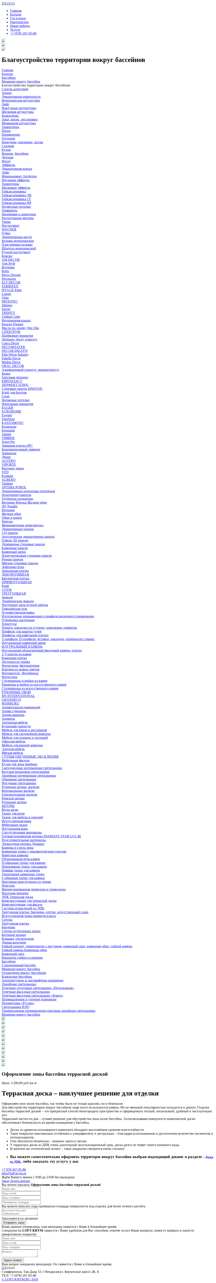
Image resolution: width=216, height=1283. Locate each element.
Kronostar (8, 430)
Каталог (16, 14)
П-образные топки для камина (23, 863)
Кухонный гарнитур (16, 726)
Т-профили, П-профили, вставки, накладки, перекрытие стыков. (48, 639)
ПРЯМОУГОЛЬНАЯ (17, 582)
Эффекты (8, 165)
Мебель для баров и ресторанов (24, 730)
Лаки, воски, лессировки (20, 119)
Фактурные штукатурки (19, 108)
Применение (11, 134)
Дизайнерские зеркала (18, 601)
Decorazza (9, 278)
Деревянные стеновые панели (23, 544)
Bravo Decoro (11, 275)
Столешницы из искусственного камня (30, 688)
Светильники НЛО (15, 1007)
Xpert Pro (8, 442)
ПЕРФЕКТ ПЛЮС (15, 385)
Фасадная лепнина (15, 893)
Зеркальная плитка (15, 570)
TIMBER (8, 438)
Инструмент (10, 225)
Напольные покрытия (17, 404)
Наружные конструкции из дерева (26, 881)
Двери (6, 457)
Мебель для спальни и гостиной (25, 737)
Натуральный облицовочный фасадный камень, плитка (42, 650)
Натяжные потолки (16, 400)
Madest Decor (11, 362)
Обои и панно (12, 517)
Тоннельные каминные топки (23, 874)
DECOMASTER (13, 347)
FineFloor (8, 419)
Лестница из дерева (16, 662)
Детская (7, 157)
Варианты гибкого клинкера (22, 957)
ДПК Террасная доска (17, 897)
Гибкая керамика (14, 191)
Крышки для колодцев (18, 938)
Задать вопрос (20, 1181)
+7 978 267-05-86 (14, 1169)
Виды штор (10, 809)
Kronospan (9, 426)
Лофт (5, 104)
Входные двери (13, 468)
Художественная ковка (18, 612)
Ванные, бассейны (15, 153)
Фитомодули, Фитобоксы (20, 673)
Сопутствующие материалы (22, 832)
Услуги (15, 29)
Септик (7, 919)
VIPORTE (9, 464)
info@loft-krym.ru (14, 1173)
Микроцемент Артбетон (19, 176)
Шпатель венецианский (19, 248)
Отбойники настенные (18, 620)
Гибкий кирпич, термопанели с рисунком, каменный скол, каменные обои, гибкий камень (67, 946)
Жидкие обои (11, 514)
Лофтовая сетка (13, 567)
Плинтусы (9, 624)
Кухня (6, 149)
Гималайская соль (14, 608)
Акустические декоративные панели (28, 536)
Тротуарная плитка (15, 923)
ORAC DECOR (13, 366)
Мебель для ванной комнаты (22, 745)
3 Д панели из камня (16, 654)
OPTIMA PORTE (14, 487)
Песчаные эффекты (16, 180)
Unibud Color (11, 316)
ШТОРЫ (8, 806)
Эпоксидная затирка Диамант (23, 844)
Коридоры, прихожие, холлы (22, 142)
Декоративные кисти (17, 237)
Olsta (5, 297)
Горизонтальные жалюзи (19, 794)
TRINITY (8, 313)
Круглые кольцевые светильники (26, 772)
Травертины (10, 127)
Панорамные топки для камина (24, 866)
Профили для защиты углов (22, 631)
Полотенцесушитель (16, 495)
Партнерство (19, 22)
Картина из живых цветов (20, 669)
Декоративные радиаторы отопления (28, 491)
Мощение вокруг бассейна (21, 969)
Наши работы (20, 26)
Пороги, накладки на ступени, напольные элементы (39, 627)
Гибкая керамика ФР (16, 203)
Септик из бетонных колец (21, 931)
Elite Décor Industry (15, 354)
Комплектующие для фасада (22, 904)
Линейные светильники (19, 984)
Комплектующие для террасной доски (29, 900)
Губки (6, 233)
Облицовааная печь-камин (21, 859)
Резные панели (12, 559)
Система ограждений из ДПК (23, 908)
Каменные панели (15, 548)
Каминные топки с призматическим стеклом (34, 851)
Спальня (8, 146)
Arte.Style (8, 263)
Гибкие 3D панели (15, 540)
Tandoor (7, 483)
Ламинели (9, 453)
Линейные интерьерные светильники (29, 775)
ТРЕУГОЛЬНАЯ (14, 593)
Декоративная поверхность (21, 96)
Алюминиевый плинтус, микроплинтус (30, 369)
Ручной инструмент (16, 252)
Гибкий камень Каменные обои (24, 950)
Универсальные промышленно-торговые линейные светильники (48, 1010)
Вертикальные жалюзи (18, 790)
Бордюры (8, 927)
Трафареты (9, 210)
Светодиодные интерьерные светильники (32, 768)
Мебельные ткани (14, 825)
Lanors (6, 294)
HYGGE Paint (12, 290)
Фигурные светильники (19, 783)
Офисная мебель (13, 741)
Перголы (8, 885)
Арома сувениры (14, 711)
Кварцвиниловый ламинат (21, 449)
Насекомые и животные (19, 214)
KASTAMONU (13, 423)
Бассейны (9, 961)
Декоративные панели (18, 529)
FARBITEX (10, 286)
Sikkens (7, 305)
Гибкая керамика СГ (16, 199)
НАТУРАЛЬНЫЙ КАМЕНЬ (22, 646)
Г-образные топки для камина (23, 878)
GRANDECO (11, 699)
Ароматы (8, 718)
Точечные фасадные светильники (26, 991)
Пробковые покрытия (17, 335)
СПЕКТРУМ (11, 332)
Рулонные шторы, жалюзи (20, 787)
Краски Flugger (12, 324)
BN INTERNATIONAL (18, 696)
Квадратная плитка (15, 578)
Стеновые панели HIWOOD (22, 388)
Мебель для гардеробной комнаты (26, 734)
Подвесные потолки (16, 206)
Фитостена (9, 677)
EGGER (7, 407)
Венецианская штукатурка (21, 100)
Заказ (5, 1181)
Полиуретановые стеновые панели (27, 555)
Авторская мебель (15, 722)
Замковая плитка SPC (17, 445)
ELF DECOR (11, 282)
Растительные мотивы (18, 218)
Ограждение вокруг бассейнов (24, 973)
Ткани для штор (13, 813)
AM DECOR (11, 259)
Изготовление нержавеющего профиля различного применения (48, 616)
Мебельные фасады (16, 760)
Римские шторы (13, 798)
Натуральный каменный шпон (24, 643)
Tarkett (6, 434)
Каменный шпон (14, 552)
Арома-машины (13, 715)
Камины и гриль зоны (18, 847)
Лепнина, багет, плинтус (19, 339)
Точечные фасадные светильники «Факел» (32, 995)
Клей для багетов (14, 392)
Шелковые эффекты (16, 187)
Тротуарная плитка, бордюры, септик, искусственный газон (45, 912)
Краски (7, 256)
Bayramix (8, 267)
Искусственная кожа (16, 821)
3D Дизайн (10, 506)
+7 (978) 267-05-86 (23, 33)
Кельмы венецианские (18, 241)
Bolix (5, 271)
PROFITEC (10, 301)
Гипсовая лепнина (15, 377)
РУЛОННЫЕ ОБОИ (16, 692)
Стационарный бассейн (19, 965)
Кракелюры (10, 115)
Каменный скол (13, 954)
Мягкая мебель (12, 753)
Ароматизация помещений (21, 707)
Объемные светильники (19, 779)
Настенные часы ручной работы (25, 605)
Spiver (6, 309)
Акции (7, 93)
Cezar (5, 396)
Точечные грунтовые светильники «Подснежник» (38, 988)
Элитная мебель (13, 749)
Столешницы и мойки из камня (24, 680)
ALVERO (9, 461)
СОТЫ (7, 589)
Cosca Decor (10, 343)
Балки (6, 373)
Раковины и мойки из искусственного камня (34, 684)
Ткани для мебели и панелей (22, 817)
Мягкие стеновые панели (20, 563)
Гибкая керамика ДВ (16, 195)
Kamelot (7, 476)
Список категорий (15, 89)
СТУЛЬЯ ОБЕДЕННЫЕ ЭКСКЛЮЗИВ (30, 756)
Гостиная (8, 138)
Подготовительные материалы (24, 840)
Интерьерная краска (16, 320)
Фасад (6, 161)
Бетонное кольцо (14, 935)
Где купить (18, 18)
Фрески (7, 521)
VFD (5, 472)
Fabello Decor (11, 358)
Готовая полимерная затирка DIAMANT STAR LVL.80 (41, 836)
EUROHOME (11, 411)
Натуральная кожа (15, 828)
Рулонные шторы (14, 802)
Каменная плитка (14, 658)
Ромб (5, 586)
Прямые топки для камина (21, 870)
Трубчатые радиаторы (17, 498)
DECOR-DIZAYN (15, 351)
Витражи (8, 510)
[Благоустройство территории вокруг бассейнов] (3, 1018)
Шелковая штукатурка (18, 112)
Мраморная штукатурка (19, 123)
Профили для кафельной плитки (25, 635)
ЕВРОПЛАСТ (12, 381)
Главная (16, 10)
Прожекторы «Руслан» (18, 1003)
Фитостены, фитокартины (20, 665)
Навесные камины (15, 855)
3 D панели (10, 533)
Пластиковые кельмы (17, 244)
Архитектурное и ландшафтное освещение (32, 980)
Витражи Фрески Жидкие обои (24, 502)
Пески (6, 131)
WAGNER (9, 229)
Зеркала (7, 597)
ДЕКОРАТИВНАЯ (15, 574)
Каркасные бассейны (17, 976)
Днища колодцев (14, 942)
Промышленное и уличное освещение (29, 999)
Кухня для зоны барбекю (19, 764)
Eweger (7, 415)
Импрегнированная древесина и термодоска (34, 889)
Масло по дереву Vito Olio (20, 328)
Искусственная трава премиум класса (29, 916)
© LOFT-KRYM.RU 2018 (20, 1279)
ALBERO (9, 479)
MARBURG (10, 703)
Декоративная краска (17, 168)
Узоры (6, 222)
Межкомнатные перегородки (22, 525)
